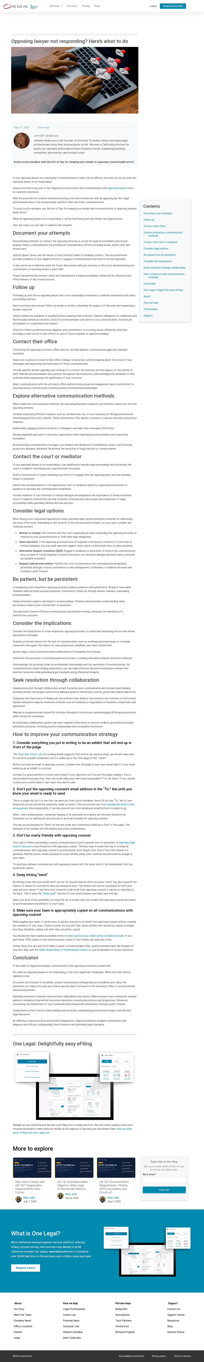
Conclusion (150, 283)
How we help (151, 302)
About (147, 296)
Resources (173, 1320)
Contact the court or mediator (161, 242)
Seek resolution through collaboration (165, 267)
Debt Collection (72, 1337)
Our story (72, 6)
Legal (17, 1337)
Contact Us (174, 1309)
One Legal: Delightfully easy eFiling (163, 290)
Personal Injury (71, 1320)
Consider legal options (156, 248)
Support (148, 315)
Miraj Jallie (29, 1197)
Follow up (149, 219)
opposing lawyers (117, 188)
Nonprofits (121, 1309)
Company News (22, 1320)
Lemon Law (69, 1314)
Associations (123, 1314)
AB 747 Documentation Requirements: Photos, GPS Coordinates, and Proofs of (114, 1187)
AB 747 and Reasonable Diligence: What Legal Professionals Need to (72, 1185)
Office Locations (23, 1326)
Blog (97, 6)
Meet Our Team (23, 1314)
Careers (18, 1332)
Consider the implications (158, 261)
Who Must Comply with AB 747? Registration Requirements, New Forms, (30, 1187)
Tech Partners (124, 1320)
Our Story (19, 1309)
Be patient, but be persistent (160, 254)
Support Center (176, 1314)
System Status (176, 1332)
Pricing (86, 6)
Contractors (122, 1326)
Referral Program (125, 1332)
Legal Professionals (74, 1309)
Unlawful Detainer (73, 1332)
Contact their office (155, 226)
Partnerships (151, 309)
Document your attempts (158, 213)
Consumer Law (71, 1326)
